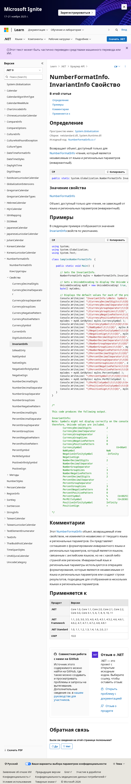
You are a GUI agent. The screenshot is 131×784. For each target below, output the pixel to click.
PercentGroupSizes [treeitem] (23, 431)
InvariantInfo (58, 231)
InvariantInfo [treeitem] (20, 344)
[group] (89, 178)
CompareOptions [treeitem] (16, 128)
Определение (60, 100)
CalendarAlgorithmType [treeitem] (20, 96)
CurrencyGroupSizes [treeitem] (24, 306)
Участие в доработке (88, 772)
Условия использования (17, 781)
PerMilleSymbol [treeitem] (21, 456)
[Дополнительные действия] (125, 66)
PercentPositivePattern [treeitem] (25, 443)
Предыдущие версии (48, 772)
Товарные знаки (44, 781)
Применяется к (61, 113)
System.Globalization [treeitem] (19, 84)
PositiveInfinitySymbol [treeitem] (24, 462)
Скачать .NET (117, 39)
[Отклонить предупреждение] (124, 7)
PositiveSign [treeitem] (19, 468)
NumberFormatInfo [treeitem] (21, 265)
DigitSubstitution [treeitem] (22, 337)
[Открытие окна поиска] (116, 30)
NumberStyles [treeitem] (15, 481)
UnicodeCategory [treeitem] (16, 562)
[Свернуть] (42, 63)
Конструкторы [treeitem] (18, 271)
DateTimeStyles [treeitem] (15, 159)
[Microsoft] (6, 30)
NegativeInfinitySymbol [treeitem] (25, 368)
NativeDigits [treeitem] (19, 362)
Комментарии (60, 109)
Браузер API (77, 66)
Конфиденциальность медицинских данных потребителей (69, 776)
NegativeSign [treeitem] (20, 375)
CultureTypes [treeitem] (14, 146)
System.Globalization (87, 131)
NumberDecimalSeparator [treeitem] (27, 387)
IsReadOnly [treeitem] (18, 350)
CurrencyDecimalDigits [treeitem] (25, 283)
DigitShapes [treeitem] (14, 171)
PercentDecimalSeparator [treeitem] (26, 418)
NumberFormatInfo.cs (80, 139)
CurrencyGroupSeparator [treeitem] (26, 300)
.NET (63, 66)
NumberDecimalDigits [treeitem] (25, 381)
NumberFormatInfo (62, 153)
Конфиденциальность (15, 776)
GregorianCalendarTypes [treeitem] (21, 196)
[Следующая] (109, 29)
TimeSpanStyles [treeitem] (16, 549)
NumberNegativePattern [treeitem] (26, 406)
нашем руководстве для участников (68, 696)
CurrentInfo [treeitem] (19, 331)
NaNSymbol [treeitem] (19, 356)
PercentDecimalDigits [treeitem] (24, 412)
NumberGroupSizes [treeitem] (23, 400)
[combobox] (23, 70)
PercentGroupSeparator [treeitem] (25, 425)
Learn (53, 66)
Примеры (58, 104)
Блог (67, 772)
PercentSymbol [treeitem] (20, 450)
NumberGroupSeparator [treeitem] (26, 393)
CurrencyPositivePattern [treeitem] (26, 319)
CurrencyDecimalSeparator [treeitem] (27, 292)
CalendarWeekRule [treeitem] (17, 103)
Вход (124, 29)
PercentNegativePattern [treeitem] (26, 437)
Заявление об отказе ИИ (17, 772)
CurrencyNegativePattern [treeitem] (26, 312)
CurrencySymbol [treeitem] (21, 325)
